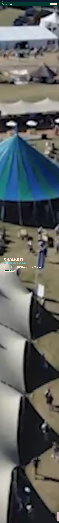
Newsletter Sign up (9, 270)
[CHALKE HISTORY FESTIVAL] (7, 4)
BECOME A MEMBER (57, 516)
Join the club (53, 4)
